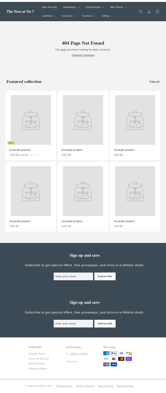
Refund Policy (37, 363)
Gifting (105, 16)
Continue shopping (83, 55)
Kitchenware (93, 7)
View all (154, 81)
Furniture (67, 16)
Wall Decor (117, 7)
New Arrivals (49, 7)
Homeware (70, 7)
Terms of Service (39, 358)
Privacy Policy (37, 353)
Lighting (47, 16)
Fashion (87, 16)
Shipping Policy (38, 368)
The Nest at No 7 (20, 11)
